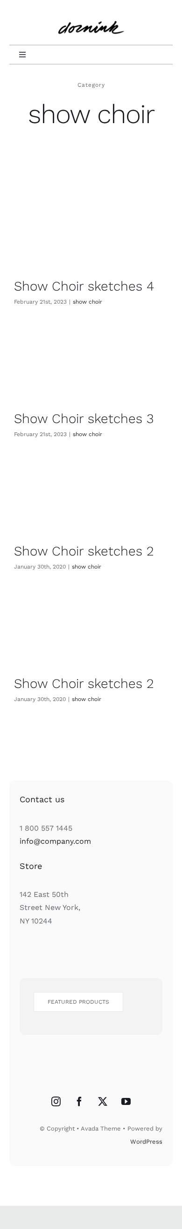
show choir (87, 302)
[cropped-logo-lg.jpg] (91, 15)
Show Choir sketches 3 (84, 418)
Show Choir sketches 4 (84, 286)
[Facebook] (79, 1102)
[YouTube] (126, 1102)
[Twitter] (103, 1102)
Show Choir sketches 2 (84, 551)
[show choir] (91, 232)
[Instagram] (56, 1102)
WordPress (146, 1141)
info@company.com (55, 841)
